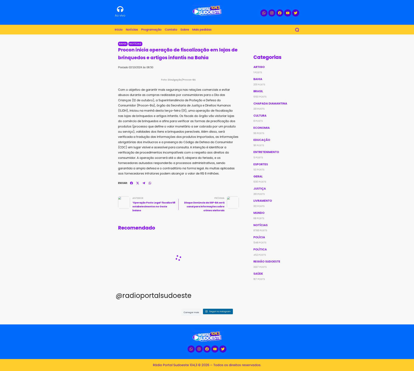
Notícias (135, 43)
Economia (261, 128)
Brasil (258, 91)
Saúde (258, 274)
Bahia (123, 43)
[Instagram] (271, 12)
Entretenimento (266, 152)
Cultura (260, 116)
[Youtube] (287, 12)
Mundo (259, 213)
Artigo (259, 67)
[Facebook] (279, 12)
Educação (261, 140)
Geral (258, 176)
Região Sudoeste (266, 261)
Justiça (259, 188)
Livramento (262, 201)
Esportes (260, 164)
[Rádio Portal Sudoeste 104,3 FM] (207, 10)
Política (260, 249)
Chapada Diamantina (270, 103)
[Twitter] (295, 12)
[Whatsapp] (263, 12)
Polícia (259, 237)
